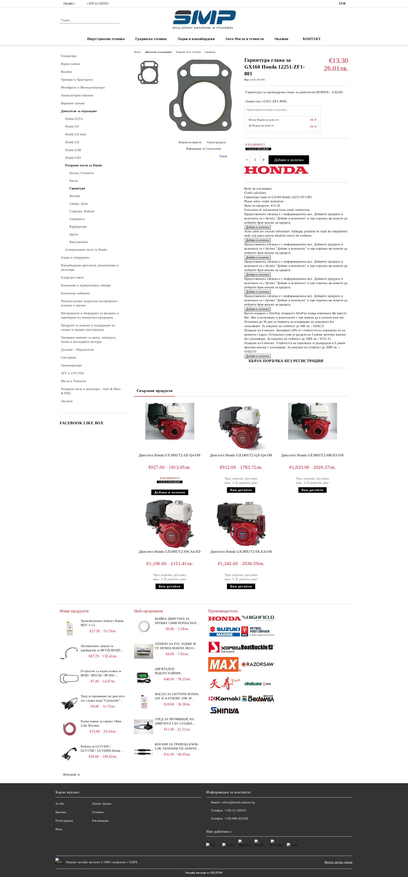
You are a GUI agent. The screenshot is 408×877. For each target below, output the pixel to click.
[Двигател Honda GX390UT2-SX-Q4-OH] (169, 421)
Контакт (61, 812)
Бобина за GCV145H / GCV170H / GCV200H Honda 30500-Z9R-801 (100, 749)
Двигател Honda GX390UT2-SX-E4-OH (241, 551)
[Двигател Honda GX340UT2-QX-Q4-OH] (241, 427)
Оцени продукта (216, 142)
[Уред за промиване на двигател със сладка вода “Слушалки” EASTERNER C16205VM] (143, 726)
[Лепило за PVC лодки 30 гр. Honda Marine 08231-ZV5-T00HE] (143, 651)
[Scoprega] (224, 647)
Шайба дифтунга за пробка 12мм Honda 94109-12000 (177, 621)
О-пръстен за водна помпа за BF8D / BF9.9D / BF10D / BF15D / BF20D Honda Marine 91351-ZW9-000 (101, 674)
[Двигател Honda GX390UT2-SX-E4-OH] (241, 523)
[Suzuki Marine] (224, 632)
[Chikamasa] (257, 699)
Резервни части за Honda (188, 52)
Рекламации (100, 820)
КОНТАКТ (312, 39)
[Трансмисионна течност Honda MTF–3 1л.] (69, 628)
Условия (97, 812)
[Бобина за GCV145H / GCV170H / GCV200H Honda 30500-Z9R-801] (69, 754)
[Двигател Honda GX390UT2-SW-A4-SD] (169, 523)
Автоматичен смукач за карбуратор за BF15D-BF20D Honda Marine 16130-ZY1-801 (101, 648)
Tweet (223, 156)
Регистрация (64, 820)
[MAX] (224, 665)
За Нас (59, 803)
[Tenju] (224, 684)
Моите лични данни (338, 862)
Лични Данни (101, 803)
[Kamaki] (224, 699)
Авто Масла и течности (244, 39)
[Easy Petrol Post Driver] (257, 631)
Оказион (281, 39)
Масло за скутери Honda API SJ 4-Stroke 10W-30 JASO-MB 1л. (176, 697)
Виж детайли (241, 490)
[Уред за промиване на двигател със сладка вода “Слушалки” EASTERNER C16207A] (69, 703)
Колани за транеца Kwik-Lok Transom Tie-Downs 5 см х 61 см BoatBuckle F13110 (177, 747)
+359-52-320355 (98, 3)
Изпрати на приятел (190, 142)
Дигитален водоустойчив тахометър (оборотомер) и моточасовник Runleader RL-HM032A (176, 671)
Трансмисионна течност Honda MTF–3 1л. (102, 623)
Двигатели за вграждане (158, 52)
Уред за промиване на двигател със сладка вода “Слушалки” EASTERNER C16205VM (174, 722)
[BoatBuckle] (257, 648)
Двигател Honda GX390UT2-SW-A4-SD (170, 551)
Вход (58, 829)
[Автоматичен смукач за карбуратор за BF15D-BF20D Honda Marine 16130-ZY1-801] (69, 653)
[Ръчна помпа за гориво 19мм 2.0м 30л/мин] (69, 728)
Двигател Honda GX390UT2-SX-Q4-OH (170, 455)
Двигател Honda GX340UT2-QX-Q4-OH (241, 455)
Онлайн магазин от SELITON (204, 872)
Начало (137, 52)
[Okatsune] (257, 684)
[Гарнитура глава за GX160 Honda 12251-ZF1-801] (202, 134)
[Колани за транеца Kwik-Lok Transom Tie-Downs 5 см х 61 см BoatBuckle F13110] (143, 751)
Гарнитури (210, 52)
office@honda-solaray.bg (238, 802)
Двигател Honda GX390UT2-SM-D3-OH (312, 455)
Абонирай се (71, 774)
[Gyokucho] (257, 665)
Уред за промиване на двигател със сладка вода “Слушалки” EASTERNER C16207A (103, 699)
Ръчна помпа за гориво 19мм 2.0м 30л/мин (101, 723)
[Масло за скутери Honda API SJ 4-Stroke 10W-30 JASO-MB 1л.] (143, 701)
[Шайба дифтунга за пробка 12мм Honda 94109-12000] (143, 626)
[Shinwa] (224, 711)
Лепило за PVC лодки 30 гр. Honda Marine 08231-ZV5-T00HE (175, 646)
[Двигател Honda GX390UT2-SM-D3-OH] (312, 421)
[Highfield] (257, 619)
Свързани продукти (155, 391)
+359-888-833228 (236, 818)
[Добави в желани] (345, 148)
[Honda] (224, 619)
